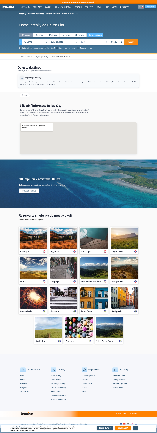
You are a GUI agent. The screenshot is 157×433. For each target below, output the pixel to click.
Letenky (22, 13)
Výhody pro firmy (118, 379)
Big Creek (55, 251)
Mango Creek (117, 281)
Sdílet (26, 95)
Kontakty (85, 379)
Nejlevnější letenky (42, 57)
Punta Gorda (86, 311)
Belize (64, 13)
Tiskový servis (87, 383)
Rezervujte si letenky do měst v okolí (45, 215)
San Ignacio (117, 311)
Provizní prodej (117, 387)
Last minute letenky (58, 387)
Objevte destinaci (26, 57)
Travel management (119, 383)
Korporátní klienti (118, 375)
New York (23, 383)
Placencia (55, 311)
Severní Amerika (53, 13)
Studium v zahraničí (58, 399)
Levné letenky (56, 379)
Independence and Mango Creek (92, 281)
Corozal (23, 281)
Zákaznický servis (88, 375)
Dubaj (22, 379)
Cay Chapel (86, 251)
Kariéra (84, 387)
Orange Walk (26, 311)
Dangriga (55, 281)
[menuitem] (25, 7)
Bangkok (23, 387)
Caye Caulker (117, 251)
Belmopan (24, 251)
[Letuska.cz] (8, 6)
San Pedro (40, 341)
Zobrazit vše (24, 391)
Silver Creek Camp (104, 341)
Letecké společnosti (58, 395)
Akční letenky (56, 375)
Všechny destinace (36, 13)
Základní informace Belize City (60, 57)
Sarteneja (70, 341)
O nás (84, 391)
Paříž (22, 375)
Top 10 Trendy (56, 391)
